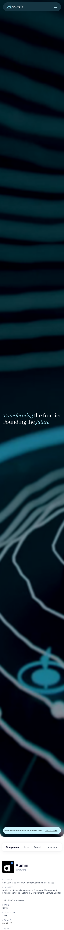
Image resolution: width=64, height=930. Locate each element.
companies (12, 847)
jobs (26, 847)
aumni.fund (20, 869)
